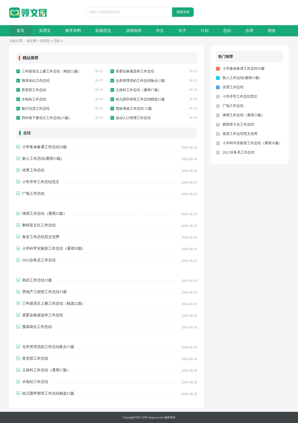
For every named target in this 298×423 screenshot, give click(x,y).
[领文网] (28, 12)
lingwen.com (156, 417)
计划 (205, 30)
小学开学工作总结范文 (240, 96)
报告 (272, 30)
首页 (20, 30)
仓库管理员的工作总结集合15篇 (140, 80)
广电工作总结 (233, 106)
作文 (160, 30)
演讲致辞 (134, 30)
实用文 (45, 30)
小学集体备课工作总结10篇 (244, 68)
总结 (227, 30)
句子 (182, 30)
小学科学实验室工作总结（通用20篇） (252, 143)
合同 (249, 30)
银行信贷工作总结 (36, 108)
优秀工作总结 (233, 87)
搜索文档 (183, 12)
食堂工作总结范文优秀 (240, 134)
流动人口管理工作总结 (133, 118)
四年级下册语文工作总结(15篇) (46, 118)
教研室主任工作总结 (238, 124)
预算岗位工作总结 (36, 80)
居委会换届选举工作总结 (135, 71)
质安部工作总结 (34, 90)
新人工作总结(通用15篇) (241, 78)
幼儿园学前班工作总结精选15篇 (140, 99)
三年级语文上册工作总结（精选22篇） (51, 71)
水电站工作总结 (34, 99)
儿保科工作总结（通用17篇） (138, 90)
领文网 (31, 41)
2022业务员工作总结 (238, 152)
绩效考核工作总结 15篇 (134, 108)
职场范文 (103, 30)
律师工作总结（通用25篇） (244, 115)
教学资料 (73, 30)
